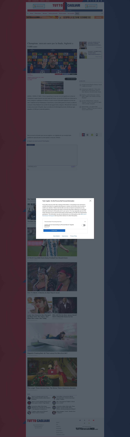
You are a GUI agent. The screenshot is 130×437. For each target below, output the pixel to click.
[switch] (83, 225)
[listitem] (65, 221)
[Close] (90, 201)
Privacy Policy (73, 236)
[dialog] (65, 218)
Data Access (65, 236)
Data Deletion (56, 236)
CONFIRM (54, 230)
